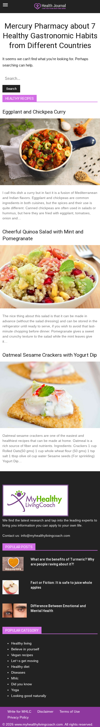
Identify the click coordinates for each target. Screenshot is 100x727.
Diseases (18, 672)
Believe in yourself (25, 649)
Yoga (15, 690)
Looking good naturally (28, 696)
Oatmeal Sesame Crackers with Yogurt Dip (49, 355)
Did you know (21, 684)
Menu (5, 5)
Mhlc (14, 678)
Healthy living (21, 643)
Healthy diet (20, 667)
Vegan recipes (22, 655)
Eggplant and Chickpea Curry (34, 112)
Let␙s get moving (24, 661)
